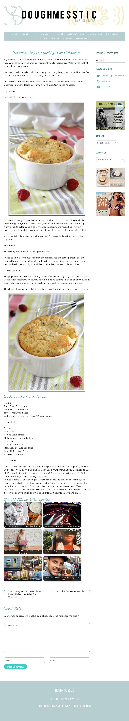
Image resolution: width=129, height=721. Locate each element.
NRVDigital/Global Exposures (74, 706)
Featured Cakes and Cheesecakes (70, 38)
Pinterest (105, 87)
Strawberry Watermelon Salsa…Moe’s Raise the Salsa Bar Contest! (25, 594)
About (24, 34)
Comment (11, 626)
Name (8, 660)
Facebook (119, 75)
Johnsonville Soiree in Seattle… (68, 591)
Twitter (104, 75)
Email (53, 660)
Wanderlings (95, 34)
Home (13, 34)
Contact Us (112, 34)
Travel (59, 34)
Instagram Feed (75, 34)
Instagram (106, 81)
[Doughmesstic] (64, 23)
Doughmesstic (62, 699)
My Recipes (42, 34)
